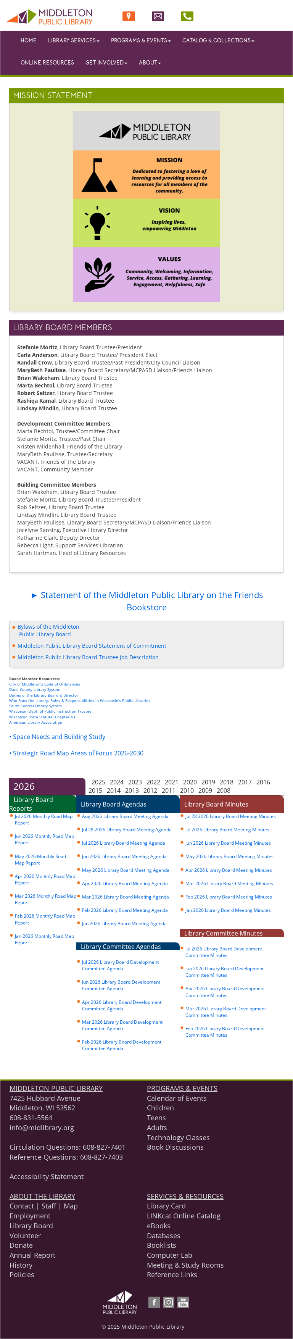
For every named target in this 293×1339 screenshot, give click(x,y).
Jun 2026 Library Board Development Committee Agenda (121, 985)
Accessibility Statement (47, 1176)
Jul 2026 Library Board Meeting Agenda (123, 843)
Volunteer (25, 1235)
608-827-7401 (104, 1147)
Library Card (166, 1205)
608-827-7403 (101, 1157)
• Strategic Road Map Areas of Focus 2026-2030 (76, 753)
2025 (98, 782)
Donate (21, 1245)
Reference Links (172, 1274)
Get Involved (104, 62)
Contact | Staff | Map (44, 1205)
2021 (172, 782)
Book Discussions (175, 1147)
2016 (263, 782)
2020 (190, 782)
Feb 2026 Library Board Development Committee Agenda (121, 1045)
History (21, 1265)
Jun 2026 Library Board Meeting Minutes (228, 843)
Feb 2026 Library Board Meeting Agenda (125, 910)
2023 (135, 782)
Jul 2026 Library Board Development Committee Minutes (223, 951)
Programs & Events (139, 40)
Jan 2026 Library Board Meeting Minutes (228, 910)
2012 (150, 790)
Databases (163, 1235)
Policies (22, 1274)
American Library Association (35, 722)
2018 (226, 782)
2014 (114, 790)
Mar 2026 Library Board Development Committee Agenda (122, 1025)
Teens (156, 1117)
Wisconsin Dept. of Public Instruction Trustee (50, 711)
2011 (168, 790)
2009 (205, 790)
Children (160, 1107)
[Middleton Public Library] (102, 16)
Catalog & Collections (216, 40)
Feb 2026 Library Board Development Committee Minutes (225, 1031)
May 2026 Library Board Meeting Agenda (125, 870)
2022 (153, 782)
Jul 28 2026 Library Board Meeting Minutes (230, 816)
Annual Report (32, 1255)
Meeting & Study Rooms (185, 1265)
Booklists (161, 1245)
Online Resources (47, 62)
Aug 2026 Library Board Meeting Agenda (125, 816)
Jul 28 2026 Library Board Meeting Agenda (127, 829)
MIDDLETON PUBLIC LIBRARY (56, 1088)
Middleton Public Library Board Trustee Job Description (87, 657)
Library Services (72, 40)
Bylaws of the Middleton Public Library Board (45, 630)
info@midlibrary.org (42, 1127)
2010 (187, 790)
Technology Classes (178, 1137)
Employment (30, 1215)
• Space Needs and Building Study (57, 736)
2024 (117, 782)
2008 (223, 790)
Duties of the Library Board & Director (43, 695)
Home (29, 40)
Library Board (31, 1225)
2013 (132, 790)
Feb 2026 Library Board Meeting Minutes (228, 897)
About (148, 62)
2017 (245, 782)
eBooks (159, 1225)
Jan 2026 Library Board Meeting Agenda (124, 923)
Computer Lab (169, 1255)
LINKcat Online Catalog (184, 1215)
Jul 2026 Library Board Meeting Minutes (227, 829)
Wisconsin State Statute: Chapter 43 (42, 717)
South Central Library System (35, 705)
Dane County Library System (34, 689)
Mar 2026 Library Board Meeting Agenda (125, 897)
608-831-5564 (31, 1117)
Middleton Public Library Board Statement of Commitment (91, 645)
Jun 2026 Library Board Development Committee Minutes (224, 971)
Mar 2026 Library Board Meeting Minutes (229, 883)
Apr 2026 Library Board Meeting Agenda (125, 883)
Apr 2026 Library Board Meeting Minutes (228, 870)
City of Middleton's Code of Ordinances (45, 684)
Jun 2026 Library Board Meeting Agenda (124, 856)
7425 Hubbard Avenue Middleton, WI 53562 (45, 1103)
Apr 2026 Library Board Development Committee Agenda (121, 1005)
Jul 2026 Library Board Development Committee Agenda (120, 965)
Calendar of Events (177, 1098)
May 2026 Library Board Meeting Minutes (229, 856)
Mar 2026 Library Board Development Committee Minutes (225, 1011)
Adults (157, 1127)
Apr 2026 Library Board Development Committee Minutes (225, 991)
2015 (95, 790)
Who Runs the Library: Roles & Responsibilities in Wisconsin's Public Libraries (79, 700)
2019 (208, 782)
